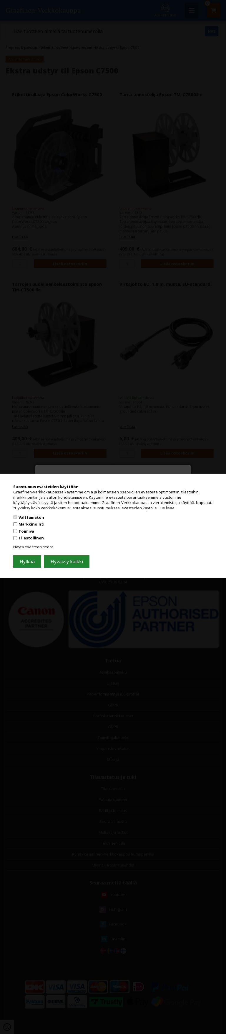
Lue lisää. (167, 508)
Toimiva (26, 531)
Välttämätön (31, 517)
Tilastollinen (31, 538)
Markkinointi (31, 524)
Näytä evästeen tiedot (33, 546)
